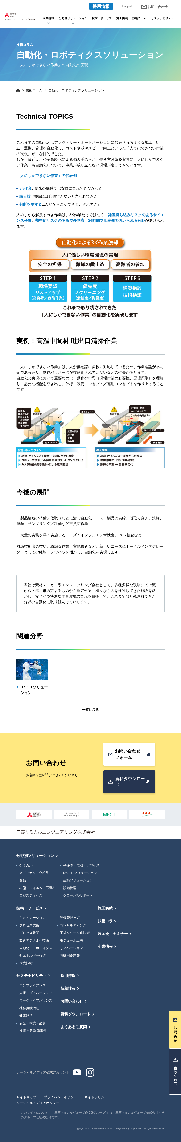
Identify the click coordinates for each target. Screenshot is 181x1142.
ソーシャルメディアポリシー (37, 1103)
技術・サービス (102, 18)
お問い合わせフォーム (127, 754)
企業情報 (48, 18)
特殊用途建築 (70, 955)
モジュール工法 (71, 940)
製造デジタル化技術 (34, 940)
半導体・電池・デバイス (81, 865)
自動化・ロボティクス (35, 948)
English (127, 6)
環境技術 (26, 963)
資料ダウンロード (130, 781)
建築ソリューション (78, 880)
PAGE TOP (174, 846)
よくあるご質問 (74, 1027)
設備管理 (69, 888)
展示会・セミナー (113, 934)
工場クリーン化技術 (75, 933)
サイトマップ (26, 1097)
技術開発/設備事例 (33, 1031)
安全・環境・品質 (32, 1023)
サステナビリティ (162, 18)
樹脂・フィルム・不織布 (37, 888)
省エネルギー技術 (32, 955)
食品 (22, 880)
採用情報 (101, 6)
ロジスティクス (30, 895)
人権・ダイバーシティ (35, 993)
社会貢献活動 (29, 1008)
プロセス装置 (29, 933)
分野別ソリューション (73, 18)
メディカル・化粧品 (34, 873)
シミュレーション (32, 918)
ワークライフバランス (35, 1000)
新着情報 (68, 988)
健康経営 (26, 1015)
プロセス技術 (29, 925)
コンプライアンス (32, 985)
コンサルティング (73, 925)
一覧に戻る (90, 710)
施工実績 (122, 18)
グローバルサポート (78, 895)
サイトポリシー (95, 1097)
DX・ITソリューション (80, 873)
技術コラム (139, 18)
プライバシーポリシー (60, 1097)
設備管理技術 (70, 918)
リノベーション (71, 948)
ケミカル (26, 865)
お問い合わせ (158, 7)
